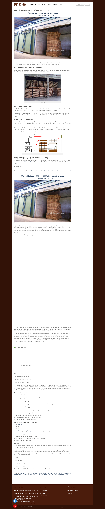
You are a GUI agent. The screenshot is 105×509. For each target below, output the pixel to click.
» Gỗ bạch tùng (44, 492)
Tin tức (78, 0)
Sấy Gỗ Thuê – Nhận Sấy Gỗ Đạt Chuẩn (42, 13)
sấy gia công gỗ (45, 474)
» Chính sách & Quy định (72, 490)
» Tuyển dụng (69, 493)
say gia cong (39, 474)
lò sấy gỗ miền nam (57, 170)
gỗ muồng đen (33, 431)
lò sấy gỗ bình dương (51, 473)
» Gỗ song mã (43, 495)
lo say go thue (64, 170)
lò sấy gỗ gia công (50, 170)
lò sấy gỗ (44, 170)
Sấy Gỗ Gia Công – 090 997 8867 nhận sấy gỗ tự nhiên (42, 176)
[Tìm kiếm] (66, 4)
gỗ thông (26, 161)
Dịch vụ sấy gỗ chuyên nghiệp (36, 170)
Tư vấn (24, 170)
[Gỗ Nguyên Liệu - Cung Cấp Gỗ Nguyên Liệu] (21, 4)
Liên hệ (89, 0)
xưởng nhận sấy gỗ (61, 474)
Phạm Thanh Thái (49, 15)
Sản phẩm (55, 4)
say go (50, 474)
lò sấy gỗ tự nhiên (22, 474)
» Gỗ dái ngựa (43, 490)
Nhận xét (16, 475)
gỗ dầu (29, 161)
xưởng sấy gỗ (68, 474)
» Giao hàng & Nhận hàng (72, 492)
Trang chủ (33, 4)
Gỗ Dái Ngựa (47, 4)
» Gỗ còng (42, 493)
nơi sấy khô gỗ (34, 474)
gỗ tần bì (20, 431)
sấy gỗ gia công (55, 474)
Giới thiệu (74, 0)
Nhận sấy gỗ (28, 474)
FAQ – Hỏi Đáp (84, 0)
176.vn (89, 506)
